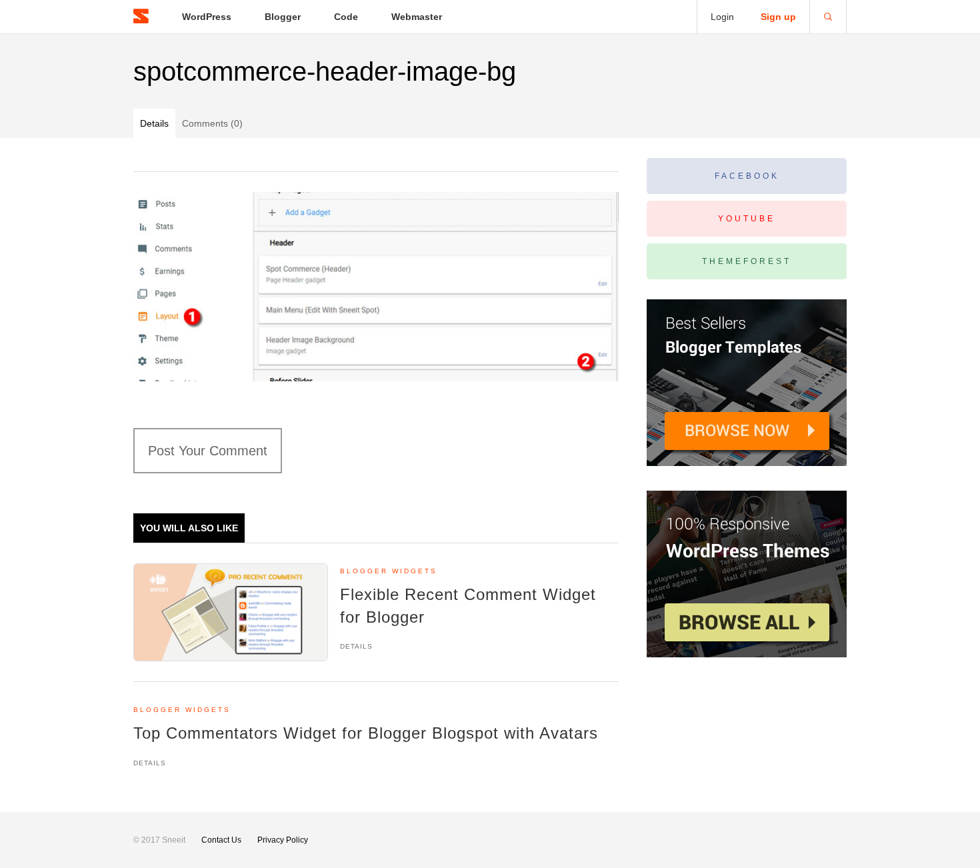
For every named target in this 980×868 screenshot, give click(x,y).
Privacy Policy (282, 840)
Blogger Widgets (388, 571)
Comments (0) (212, 123)
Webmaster (416, 16)
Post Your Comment (207, 450)
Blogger (283, 16)
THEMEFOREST (746, 261)
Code (346, 16)
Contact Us (221, 840)
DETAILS (356, 646)
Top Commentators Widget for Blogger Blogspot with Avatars (365, 733)
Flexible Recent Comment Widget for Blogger (468, 605)
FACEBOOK (747, 176)
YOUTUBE (746, 218)
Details (154, 123)
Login (722, 16)
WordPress (206, 16)
